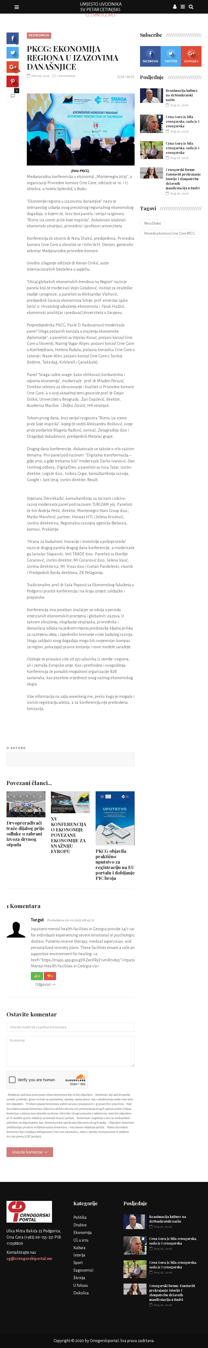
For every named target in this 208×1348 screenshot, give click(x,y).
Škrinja (79, 1278)
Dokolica (81, 1293)
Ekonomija (39, 35)
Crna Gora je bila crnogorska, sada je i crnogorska (182, 121)
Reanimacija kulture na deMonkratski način (182, 95)
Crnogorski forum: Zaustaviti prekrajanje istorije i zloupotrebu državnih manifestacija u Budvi (183, 178)
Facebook (150, 61)
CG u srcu (80, 1240)
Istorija (79, 1255)
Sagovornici (83, 1270)
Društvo (80, 1225)
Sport (78, 1262)
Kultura (79, 1248)
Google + (191, 61)
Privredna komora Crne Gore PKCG (169, 233)
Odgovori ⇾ (45, 984)
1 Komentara (66, 76)
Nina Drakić (152, 223)
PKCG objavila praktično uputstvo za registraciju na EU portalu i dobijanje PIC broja (115, 864)
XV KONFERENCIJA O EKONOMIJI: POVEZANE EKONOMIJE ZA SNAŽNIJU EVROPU (68, 835)
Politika (80, 1217)
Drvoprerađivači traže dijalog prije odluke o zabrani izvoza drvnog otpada (25, 833)
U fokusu (80, 1285)
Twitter (171, 61)
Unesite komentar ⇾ (29, 1152)
